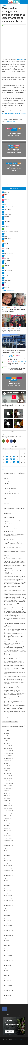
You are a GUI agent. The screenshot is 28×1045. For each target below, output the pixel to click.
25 (7, 462)
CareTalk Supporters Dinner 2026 (11, 493)
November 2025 (7, 753)
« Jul (3, 469)
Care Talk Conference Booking (10, 486)
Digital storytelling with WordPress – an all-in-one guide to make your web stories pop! (14, 642)
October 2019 (7, 933)
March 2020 (6, 920)
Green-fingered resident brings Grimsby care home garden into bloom (14, 546)
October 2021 (7, 873)
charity (4, 5)
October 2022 (7, 843)
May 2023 (6, 825)
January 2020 (7, 925)
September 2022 (7, 845)
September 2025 (7, 758)
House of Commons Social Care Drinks (12, 501)
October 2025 (7, 755)
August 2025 (6, 760)
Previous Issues (7, 513)
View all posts (14, 431)
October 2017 (7, 993)
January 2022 (7, 865)
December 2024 (7, 780)
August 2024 (6, 790)
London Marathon (20, 59)
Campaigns (6, 483)
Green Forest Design (19, 1039)
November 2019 (7, 930)
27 (14, 462)
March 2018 (6, 980)
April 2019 (6, 948)
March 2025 (6, 773)
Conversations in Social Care (10, 496)
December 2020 (7, 898)
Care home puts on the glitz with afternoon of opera (11, 331)
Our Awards (6, 511)
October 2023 (7, 815)
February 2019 (7, 953)
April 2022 (6, 858)
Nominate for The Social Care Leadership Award (14, 508)
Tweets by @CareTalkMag (7, 290)
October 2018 (7, 963)
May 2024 (6, 798)
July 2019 (6, 940)
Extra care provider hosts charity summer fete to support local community (14, 133)
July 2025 (6, 763)
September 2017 (7, 995)
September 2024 (7, 788)
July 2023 (6, 820)
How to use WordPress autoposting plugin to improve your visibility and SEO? (13, 657)
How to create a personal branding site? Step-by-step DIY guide (14, 673)
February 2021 (7, 893)
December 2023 (7, 810)
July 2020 (6, 910)
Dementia (9, 328)
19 (10, 459)
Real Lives (12, 307)
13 (14, 456)
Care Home (10, 145)
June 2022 (6, 853)
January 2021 (7, 895)
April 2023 (6, 828)
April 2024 (6, 800)
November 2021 (7, 870)
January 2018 (7, 985)
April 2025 (6, 770)
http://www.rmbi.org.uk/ (9, 121)
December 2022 (7, 838)
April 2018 (6, 978)
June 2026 (6, 735)
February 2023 (7, 833)
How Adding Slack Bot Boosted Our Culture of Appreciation (14, 554)
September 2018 (7, 965)
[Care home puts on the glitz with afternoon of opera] (14, 320)
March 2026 (6, 743)
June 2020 (6, 913)
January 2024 (7, 808)
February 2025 (7, 775)
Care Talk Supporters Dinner (10, 491)
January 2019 (7, 955)
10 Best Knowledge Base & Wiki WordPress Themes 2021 (13, 571)
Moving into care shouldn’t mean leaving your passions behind (13, 310)
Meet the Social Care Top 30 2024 (11, 506)
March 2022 (6, 860)
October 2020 (7, 903)
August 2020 (6, 908)
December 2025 (7, 750)
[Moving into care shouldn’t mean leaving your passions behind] (14, 299)
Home (5, 498)
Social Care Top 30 (8, 523)
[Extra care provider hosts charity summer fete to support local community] (14, 340)
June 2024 (6, 795)
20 (14, 459)
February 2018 (7, 983)
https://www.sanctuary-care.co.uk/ (10, 721)
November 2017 (7, 990)
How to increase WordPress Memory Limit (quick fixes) (14, 591)
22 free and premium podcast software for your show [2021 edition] (14, 624)
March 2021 (6, 890)
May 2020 (6, 915)
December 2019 (7, 928)
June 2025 (6, 765)
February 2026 (7, 745)
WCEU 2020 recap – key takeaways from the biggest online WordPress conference (13, 702)
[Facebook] (11, 441)
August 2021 (6, 878)
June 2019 (6, 943)
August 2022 (6, 848)
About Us (6, 478)
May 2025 (6, 768)
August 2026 (6, 730)
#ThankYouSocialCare (9, 476)
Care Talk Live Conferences (10, 488)
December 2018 (7, 958)
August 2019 (6, 938)
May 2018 (6, 975)
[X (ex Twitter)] (9, 1009)
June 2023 (6, 823)
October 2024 (7, 785)
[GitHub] (14, 441)
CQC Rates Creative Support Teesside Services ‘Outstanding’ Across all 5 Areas (14, 550)
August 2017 (6, 998)
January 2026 (7, 748)
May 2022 (6, 855)
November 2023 (7, 813)
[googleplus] (7, 441)
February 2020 (7, 923)
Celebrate (9, 128)
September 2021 (7, 875)
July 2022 (6, 850)
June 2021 (6, 883)
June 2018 (6, 973)
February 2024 (7, 805)
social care (13, 129)
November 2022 (7, 840)
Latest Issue (6, 503)
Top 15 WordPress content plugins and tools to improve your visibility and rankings (14, 686)
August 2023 (6, 818)
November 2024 (7, 783)
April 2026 (6, 740)
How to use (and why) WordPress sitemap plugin (14, 607)
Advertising (6, 481)
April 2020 (6, 918)
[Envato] (3, 441)
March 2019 (6, 950)
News (19, 128)
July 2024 (6, 793)
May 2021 (6, 885)
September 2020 (7, 905)
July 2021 (6, 880)
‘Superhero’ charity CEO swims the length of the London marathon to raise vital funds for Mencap (14, 472)
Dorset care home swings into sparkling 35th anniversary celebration (14, 151)
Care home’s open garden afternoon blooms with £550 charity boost (14, 168)
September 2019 (7, 935)
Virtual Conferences (8, 531)
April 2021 (6, 888)
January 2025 (7, 778)
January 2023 (7, 835)
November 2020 (7, 900)
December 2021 (7, 868)
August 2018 (6, 968)
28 (17, 462)
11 (7, 456)
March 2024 (6, 803)
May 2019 (6, 945)
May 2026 (6, 738)
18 (7, 459)
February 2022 (7, 863)
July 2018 (6, 970)
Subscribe (6, 526)
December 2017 (7, 988)
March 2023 (6, 830)
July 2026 (6, 733)
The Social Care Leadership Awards (11, 528)
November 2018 (7, 960)
